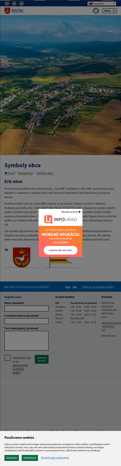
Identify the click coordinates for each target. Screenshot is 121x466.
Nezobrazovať (70, 211)
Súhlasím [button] (11, 458)
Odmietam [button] (29, 458)
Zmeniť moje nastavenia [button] (55, 457)
